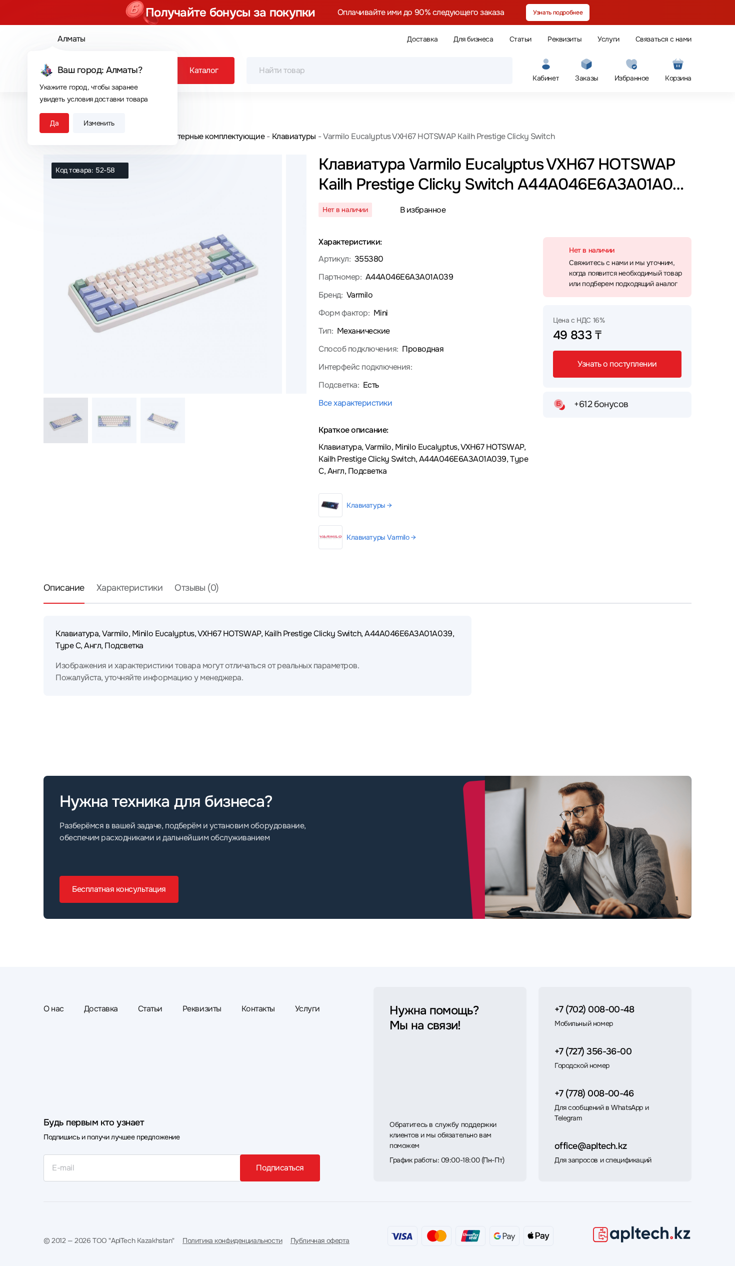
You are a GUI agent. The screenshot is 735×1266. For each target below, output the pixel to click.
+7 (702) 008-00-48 (594, 1009)
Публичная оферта (320, 1240)
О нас (54, 1008)
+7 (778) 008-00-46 (594, 1093)
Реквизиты (565, 39)
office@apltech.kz (590, 1145)
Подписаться (280, 1167)
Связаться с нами (664, 39)
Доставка (422, 39)
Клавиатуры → (369, 505)
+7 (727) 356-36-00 (593, 1051)
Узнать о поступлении (617, 364)
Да (54, 123)
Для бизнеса (473, 39)
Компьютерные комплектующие (206, 136)
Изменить (99, 123)
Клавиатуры (294, 136)
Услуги (608, 39)
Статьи (521, 39)
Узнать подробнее (557, 13)
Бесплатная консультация (119, 889)
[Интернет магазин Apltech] (642, 1234)
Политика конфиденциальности (232, 1240)
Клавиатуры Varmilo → (381, 537)
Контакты (258, 1008)
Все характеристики (355, 403)
